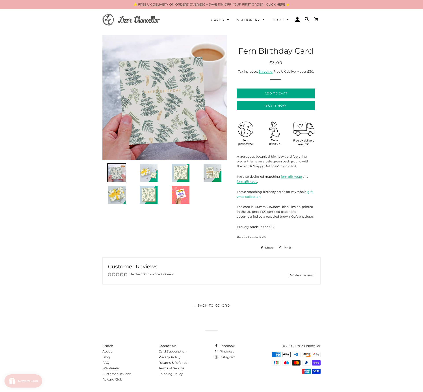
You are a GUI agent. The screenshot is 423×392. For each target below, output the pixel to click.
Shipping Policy (171, 374)
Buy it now (275, 105)
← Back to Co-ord (211, 305)
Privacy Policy (169, 357)
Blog (106, 357)
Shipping (266, 72)
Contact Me (167, 346)
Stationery (249, 20)
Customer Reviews (116, 374)
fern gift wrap (291, 177)
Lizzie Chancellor (308, 346)
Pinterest (226, 351)
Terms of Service (171, 368)
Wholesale (110, 368)
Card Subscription (172, 351)
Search (107, 346)
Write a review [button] (301, 275)
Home (279, 20)
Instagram (227, 357)
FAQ (105, 363)
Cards (218, 20)
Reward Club (112, 379)
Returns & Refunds (173, 363)
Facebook (227, 346)
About (107, 351)
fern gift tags (247, 181)
